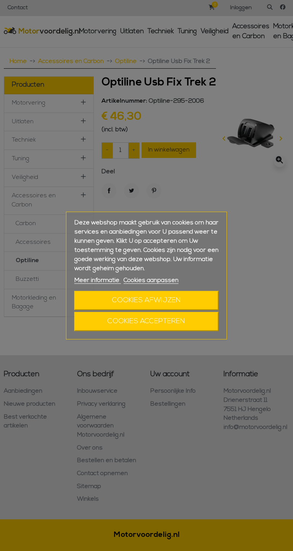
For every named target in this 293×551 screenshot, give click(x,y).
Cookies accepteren (146, 321)
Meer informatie (97, 280)
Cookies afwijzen (146, 300)
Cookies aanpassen (151, 280)
